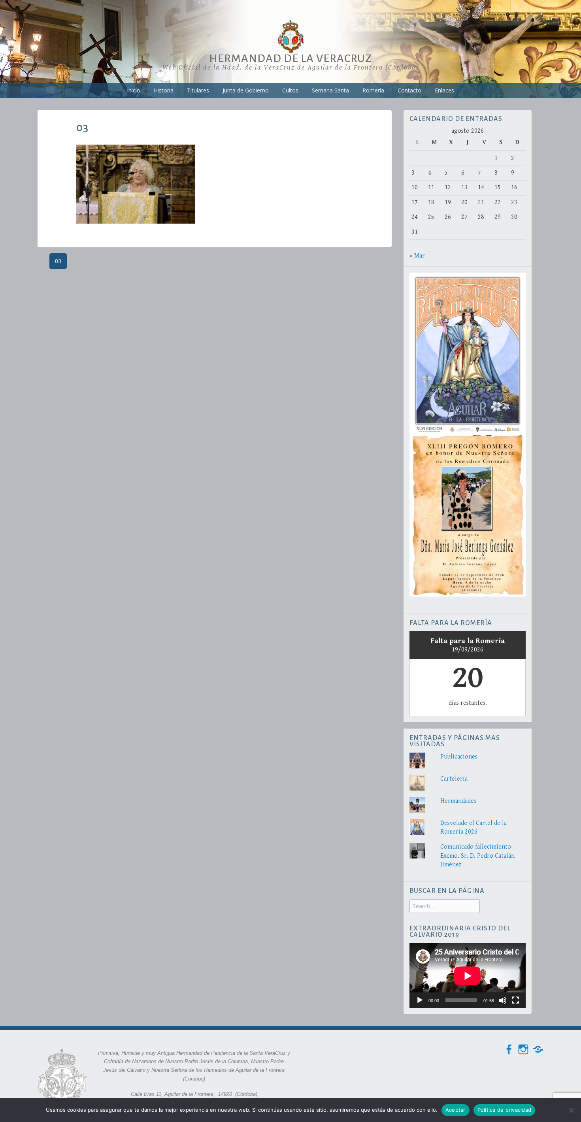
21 (481, 202)
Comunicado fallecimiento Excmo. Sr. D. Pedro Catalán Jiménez (477, 855)
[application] (467, 975)
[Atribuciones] (537, 1049)
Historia (164, 90)
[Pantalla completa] (515, 1000)
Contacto (409, 90)
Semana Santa (330, 90)
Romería (373, 90)
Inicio (133, 90)
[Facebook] (508, 1049)
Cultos (290, 90)
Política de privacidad (504, 1110)
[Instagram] (523, 1049)
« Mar (417, 256)
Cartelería (454, 779)
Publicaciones (458, 757)
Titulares (198, 90)
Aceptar (455, 1110)
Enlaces (444, 90)
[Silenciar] (503, 1000)
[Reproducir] (420, 1000)
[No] (571, 1110)
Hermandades (458, 801)
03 (58, 261)
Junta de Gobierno (246, 90)
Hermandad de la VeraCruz (290, 58)
